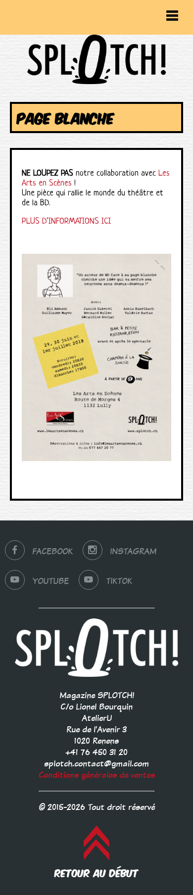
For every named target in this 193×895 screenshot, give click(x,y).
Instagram (133, 551)
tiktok (119, 581)
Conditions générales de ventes (97, 775)
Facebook (52, 551)
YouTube (50, 581)
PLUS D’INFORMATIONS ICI (66, 221)
